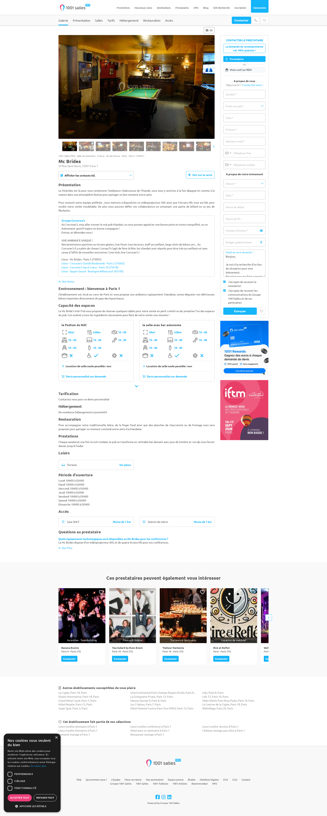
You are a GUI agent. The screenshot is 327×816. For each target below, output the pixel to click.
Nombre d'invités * (237, 230)
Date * (230, 195)
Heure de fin (233, 218)
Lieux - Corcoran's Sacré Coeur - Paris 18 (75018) (90, 267)
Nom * (229, 117)
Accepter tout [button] (19, 797)
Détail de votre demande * (239, 252)
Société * (231, 94)
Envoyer (240, 311)
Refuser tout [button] (45, 797)
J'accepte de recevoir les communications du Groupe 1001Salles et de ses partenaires (244, 296)
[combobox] (227, 153)
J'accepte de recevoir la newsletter (242, 283)
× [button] (56, 737)
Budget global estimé (238, 242)
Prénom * (231, 129)
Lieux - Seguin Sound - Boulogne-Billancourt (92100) (92, 271)
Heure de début (235, 207)
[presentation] (65, 87)
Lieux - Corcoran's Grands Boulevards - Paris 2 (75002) (93, 263)
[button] (244, 106)
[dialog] (32, 773)
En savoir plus (38, 766)
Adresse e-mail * (235, 141)
